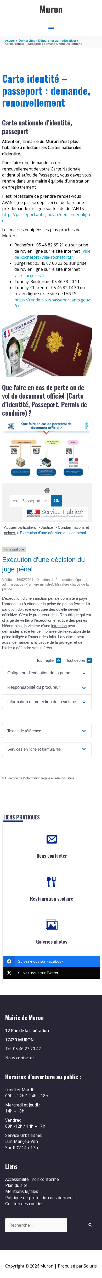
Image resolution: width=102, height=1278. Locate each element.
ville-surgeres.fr (29, 275)
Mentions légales (21, 1191)
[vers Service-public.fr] (55, 513)
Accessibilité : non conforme (32, 1179)
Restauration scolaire (51, 898)
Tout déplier (76, 660)
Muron (51, 9)
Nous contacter (52, 855)
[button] (46, 673)
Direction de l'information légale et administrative (39, 778)
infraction (59, 626)
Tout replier (46, 660)
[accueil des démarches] (47, 489)
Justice (47, 527)
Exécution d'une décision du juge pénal (53, 533)
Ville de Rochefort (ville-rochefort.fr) (52, 254)
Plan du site (16, 1185)
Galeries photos (51, 941)
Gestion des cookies (24, 1204)
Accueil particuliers (20, 527)
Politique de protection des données (40, 1197)
